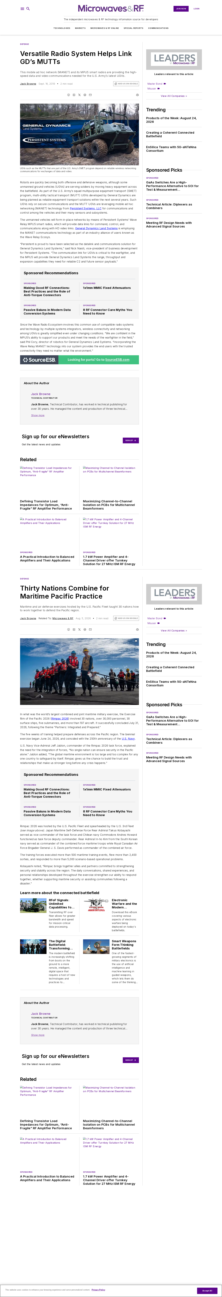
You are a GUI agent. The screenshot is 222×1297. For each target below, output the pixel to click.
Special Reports (133, 28)
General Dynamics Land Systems (96, 228)
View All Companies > (174, 95)
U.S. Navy (128, 738)
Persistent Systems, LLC (85, 208)
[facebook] (68, 94)
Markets (80, 28)
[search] (28, 8)
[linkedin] (74, 94)
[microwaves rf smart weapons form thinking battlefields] (96, 946)
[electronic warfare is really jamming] (96, 905)
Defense (24, 44)
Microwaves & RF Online (104, 28)
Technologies (61, 28)
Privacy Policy (98, 1290)
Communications (158, 28)
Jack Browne (28, 83)
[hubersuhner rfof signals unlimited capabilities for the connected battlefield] (33, 905)
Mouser (151, 88)
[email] (90, 94)
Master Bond (154, 83)
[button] (22, 8)
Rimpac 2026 (59, 718)
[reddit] (84, 94)
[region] (111, 1291)
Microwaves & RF (62, 618)
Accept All (207, 1291)
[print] (137, 94)
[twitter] (79, 94)
